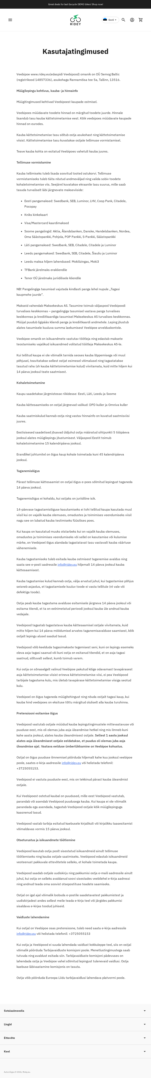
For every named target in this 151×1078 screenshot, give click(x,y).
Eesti (111, 19)
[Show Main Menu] (10, 20)
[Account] (132, 20)
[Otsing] (123, 20)
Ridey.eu (26, 1072)
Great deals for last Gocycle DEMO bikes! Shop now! (75, 4)
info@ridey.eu (67, 564)
